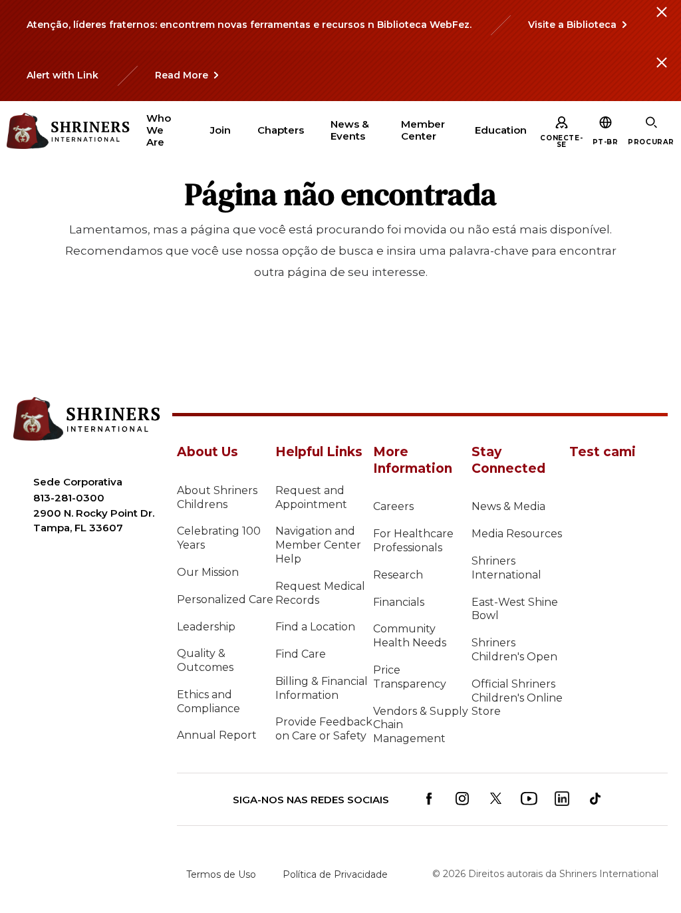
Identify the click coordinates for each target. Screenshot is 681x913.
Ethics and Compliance (208, 701)
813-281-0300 (68, 497)
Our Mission (208, 572)
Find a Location (315, 626)
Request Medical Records (320, 593)
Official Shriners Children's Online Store (517, 698)
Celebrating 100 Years (219, 538)
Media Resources (517, 533)
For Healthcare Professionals (413, 540)
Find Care (300, 654)
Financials (398, 602)
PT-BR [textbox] (605, 142)
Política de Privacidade (335, 874)
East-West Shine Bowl (515, 609)
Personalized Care (225, 599)
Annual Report (217, 735)
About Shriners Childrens (217, 497)
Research (398, 575)
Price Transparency (409, 677)
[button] (605, 142)
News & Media (508, 506)
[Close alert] (661, 20)
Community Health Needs (409, 635)
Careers (393, 506)
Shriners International (506, 568)
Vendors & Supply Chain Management (420, 725)
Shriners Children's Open (514, 649)
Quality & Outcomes (205, 660)
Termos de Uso (221, 874)
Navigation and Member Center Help (318, 545)
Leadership (206, 626)
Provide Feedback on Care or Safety (323, 729)
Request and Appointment (311, 497)
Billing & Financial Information (321, 688)
